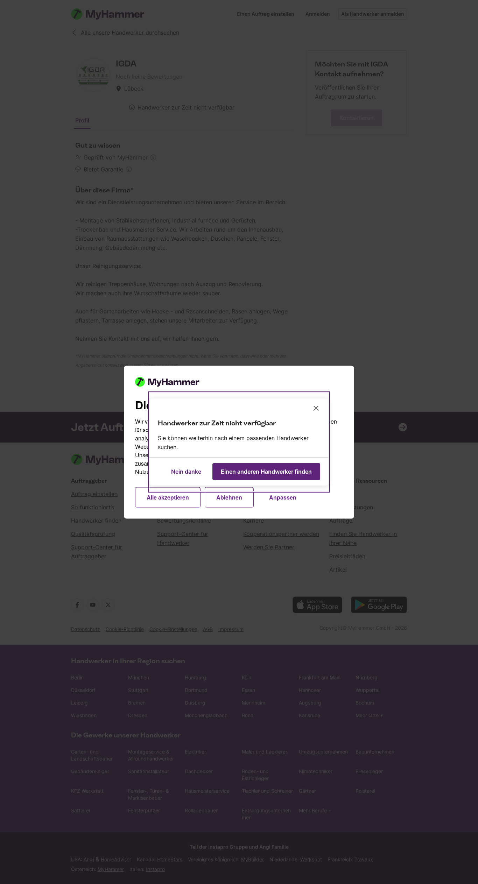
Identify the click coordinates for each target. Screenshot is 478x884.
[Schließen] (316, 408)
